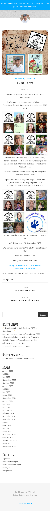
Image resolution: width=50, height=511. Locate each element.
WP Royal (31, 492)
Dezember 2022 (9, 434)
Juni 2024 (6, 404)
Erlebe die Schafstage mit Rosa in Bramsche (20, 337)
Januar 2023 (7, 431)
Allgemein (20, 79)
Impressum (34, 495)
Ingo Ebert (10, 279)
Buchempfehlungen (10, 461)
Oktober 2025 (8, 383)
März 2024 (7, 410)
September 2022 (9, 440)
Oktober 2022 (8, 437)
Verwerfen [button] (32, 6)
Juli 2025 (5, 389)
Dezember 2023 (9, 416)
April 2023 (6, 425)
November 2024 (9, 398)
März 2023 (7, 428)
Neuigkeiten (7, 470)
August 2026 (7, 371)
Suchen (43, 315)
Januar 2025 (7, 395)
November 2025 (9, 380)
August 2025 (7, 386)
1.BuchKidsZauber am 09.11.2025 (16, 346)
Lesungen (30, 79)
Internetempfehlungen (11, 464)
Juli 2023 (5, 422)
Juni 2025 (6, 392)
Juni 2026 (6, 377)
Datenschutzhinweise (21, 495)
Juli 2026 (5, 374)
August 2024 (7, 401)
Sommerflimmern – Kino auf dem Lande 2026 (21, 334)
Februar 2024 (8, 413)
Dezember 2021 (9, 446)
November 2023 (9, 419)
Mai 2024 (6, 407)
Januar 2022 (7, 443)
